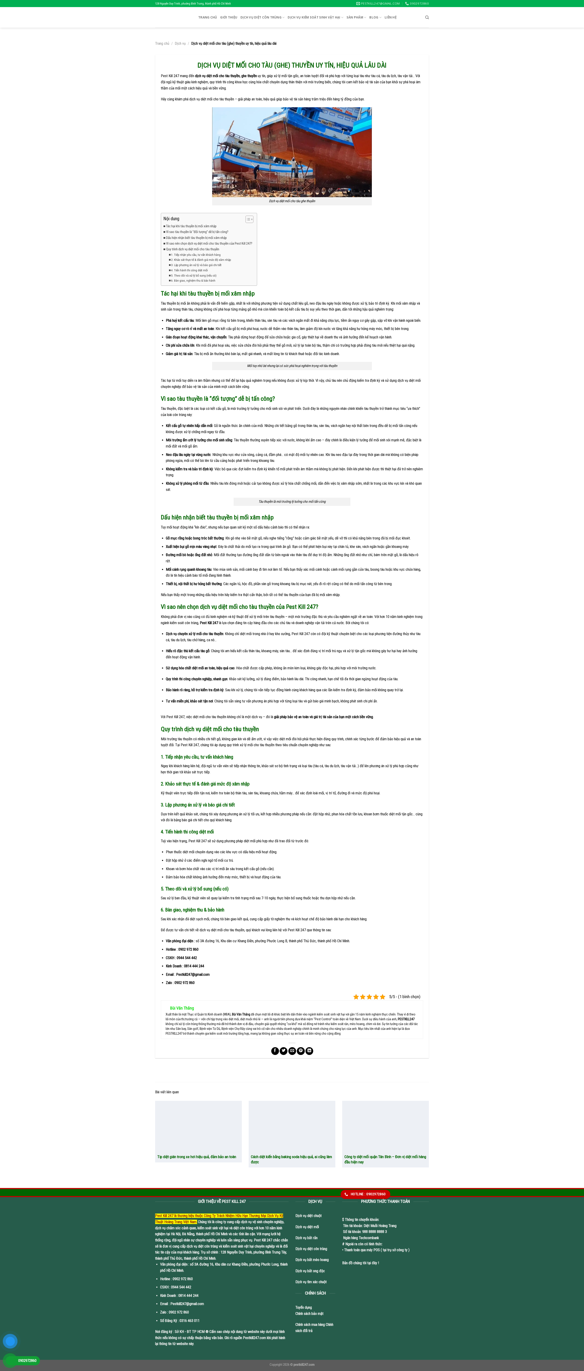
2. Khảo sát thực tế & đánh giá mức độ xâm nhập (201, 260)
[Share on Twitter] (283, 1051)
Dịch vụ (180, 43)
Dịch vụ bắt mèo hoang (312, 1260)
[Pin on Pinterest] (301, 1051)
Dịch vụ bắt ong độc (310, 1271)
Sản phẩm (355, 17)
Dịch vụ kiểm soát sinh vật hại (314, 17)
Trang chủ (207, 17)
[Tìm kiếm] (427, 17)
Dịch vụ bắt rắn (306, 1238)
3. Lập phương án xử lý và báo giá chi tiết (196, 265)
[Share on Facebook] (275, 1051)
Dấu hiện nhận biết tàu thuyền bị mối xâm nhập (196, 238)
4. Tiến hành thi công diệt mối (189, 270)
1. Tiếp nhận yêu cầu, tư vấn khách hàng (196, 254)
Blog (373, 17)
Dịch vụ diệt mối (307, 1227)
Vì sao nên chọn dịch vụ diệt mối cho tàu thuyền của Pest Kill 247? (209, 243)
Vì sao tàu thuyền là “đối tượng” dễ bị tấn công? (197, 232)
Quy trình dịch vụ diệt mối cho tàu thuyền (192, 249)
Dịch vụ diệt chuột (308, 1216)
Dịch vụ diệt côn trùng (261, 17)
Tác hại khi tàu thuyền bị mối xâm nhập (191, 226)
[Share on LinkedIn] (309, 1051)
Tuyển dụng (303, 1307)
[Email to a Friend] (292, 1051)
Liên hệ (390, 17)
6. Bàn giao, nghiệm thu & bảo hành (193, 280)
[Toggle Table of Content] (247, 219)
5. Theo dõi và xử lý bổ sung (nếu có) (193, 275)
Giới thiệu (228, 17)
